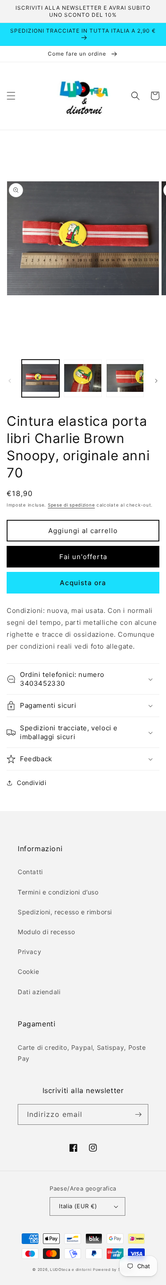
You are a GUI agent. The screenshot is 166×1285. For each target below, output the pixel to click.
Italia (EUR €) (78, 1206)
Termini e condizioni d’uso (58, 892)
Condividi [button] (31, 782)
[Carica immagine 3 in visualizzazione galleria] (125, 378)
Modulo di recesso (46, 932)
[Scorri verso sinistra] (9, 381)
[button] (11, 95)
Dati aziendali (39, 992)
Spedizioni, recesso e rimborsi (65, 912)
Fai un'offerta (83, 556)
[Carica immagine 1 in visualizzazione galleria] (40, 378)
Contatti (30, 871)
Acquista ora (83, 583)
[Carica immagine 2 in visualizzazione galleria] (82, 378)
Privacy (29, 951)
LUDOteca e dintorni (70, 1269)
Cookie (28, 971)
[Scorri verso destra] (156, 381)
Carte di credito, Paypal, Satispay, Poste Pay (82, 1053)
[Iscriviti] (138, 1114)
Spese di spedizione (71, 504)
